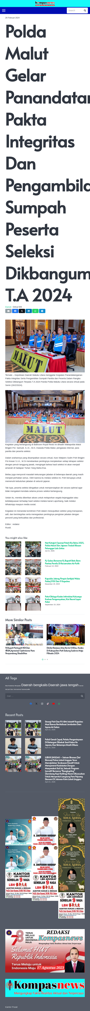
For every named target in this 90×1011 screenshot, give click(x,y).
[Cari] (85, 10)
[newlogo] (45, 988)
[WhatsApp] (59, 703)
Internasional (17, 689)
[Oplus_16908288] (45, 3)
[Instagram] (42, 703)
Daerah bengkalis (34, 685)
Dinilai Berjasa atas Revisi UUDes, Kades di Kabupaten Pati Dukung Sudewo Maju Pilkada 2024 (65, 650)
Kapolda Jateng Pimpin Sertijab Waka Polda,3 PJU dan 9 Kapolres (62, 580)
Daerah (8, 307)
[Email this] (8, 311)
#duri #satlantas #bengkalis (13, 685)
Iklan (11, 689)
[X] (36, 703)
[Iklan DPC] (45, 858)
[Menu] (3, 10)
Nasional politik (25, 689)
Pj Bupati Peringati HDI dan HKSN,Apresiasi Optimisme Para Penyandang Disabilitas (20, 650)
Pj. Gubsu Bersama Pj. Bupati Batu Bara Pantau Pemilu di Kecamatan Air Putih (62, 562)
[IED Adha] (71, 859)
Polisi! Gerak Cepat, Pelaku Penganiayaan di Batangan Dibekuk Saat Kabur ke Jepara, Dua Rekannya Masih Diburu (64, 742)
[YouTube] (53, 703)
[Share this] (15, 311)
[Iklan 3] (18, 858)
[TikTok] (48, 703)
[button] (42, 659)
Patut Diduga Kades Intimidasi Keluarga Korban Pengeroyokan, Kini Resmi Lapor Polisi (63, 599)
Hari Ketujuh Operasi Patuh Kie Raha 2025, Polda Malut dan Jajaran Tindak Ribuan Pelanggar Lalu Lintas (64, 545)
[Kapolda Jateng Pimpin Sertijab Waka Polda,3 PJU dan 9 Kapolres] (13, 579)
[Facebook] (30, 703)
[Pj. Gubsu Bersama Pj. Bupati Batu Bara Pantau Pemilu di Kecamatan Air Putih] (13, 561)
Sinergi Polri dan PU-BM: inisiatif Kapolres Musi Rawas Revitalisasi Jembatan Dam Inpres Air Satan (64, 724)
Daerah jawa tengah (63, 685)
